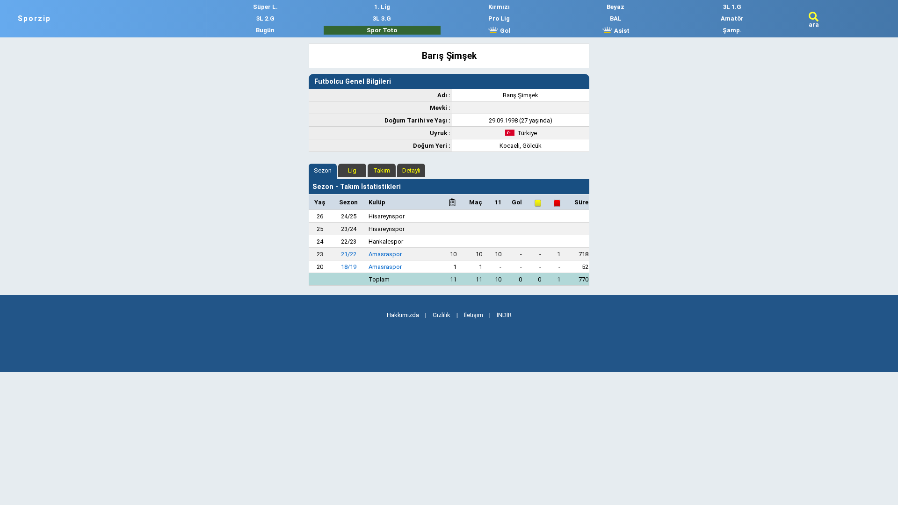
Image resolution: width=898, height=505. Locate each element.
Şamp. (732, 30)
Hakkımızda (403, 314)
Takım (381, 170)
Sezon (323, 170)
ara (814, 24)
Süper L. (265, 6)
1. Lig (382, 6)
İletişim (473, 314)
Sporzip (34, 18)
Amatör (732, 18)
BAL (616, 18)
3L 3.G (382, 18)
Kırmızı (499, 6)
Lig (352, 170)
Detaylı (411, 170)
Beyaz (615, 6)
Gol (504, 30)
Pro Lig (499, 18)
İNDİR (504, 314)
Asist (621, 30)
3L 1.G (732, 6)
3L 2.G (265, 18)
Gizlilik (441, 314)
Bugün (265, 30)
